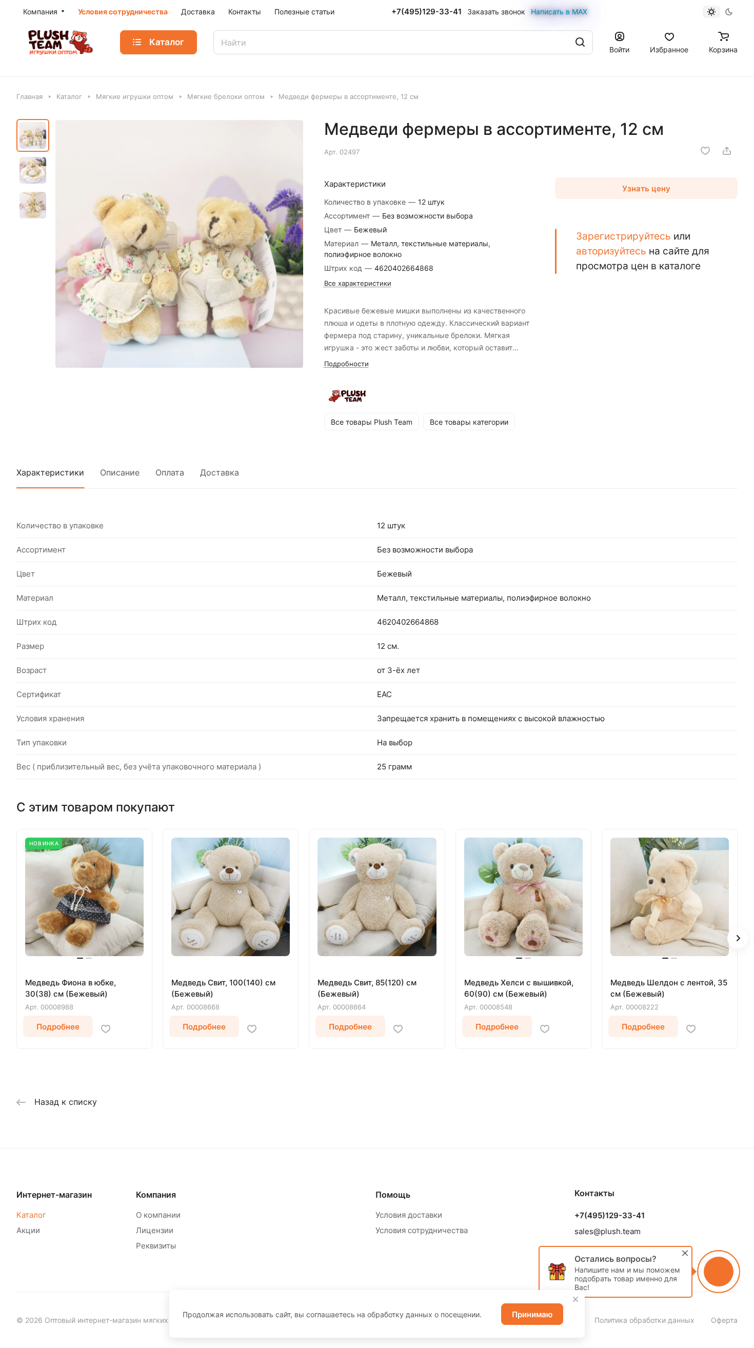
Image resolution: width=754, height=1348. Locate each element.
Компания (156, 1195)
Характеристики (50, 472)
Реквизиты (156, 1246)
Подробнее (58, 1027)
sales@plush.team (607, 1231)
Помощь (392, 1195)
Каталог (31, 1215)
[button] (737, 938)
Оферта (724, 1320)
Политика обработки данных (644, 1320)
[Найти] (580, 42)
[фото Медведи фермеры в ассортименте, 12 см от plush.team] (179, 244)
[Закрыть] (575, 1299)
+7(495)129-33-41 (426, 11)
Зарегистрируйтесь (623, 236)
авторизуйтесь (611, 251)
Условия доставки (408, 1215)
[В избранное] (705, 151)
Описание (120, 472)
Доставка (219, 472)
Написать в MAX (559, 11)
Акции (28, 1230)
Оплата (169, 472)
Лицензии (154, 1230)
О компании (158, 1215)
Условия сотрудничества (421, 1230)
